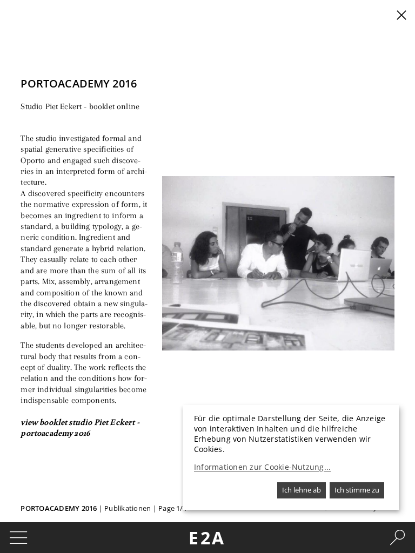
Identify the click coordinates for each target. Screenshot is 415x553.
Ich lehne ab (301, 490)
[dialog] (291, 457)
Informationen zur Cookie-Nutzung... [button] (262, 467)
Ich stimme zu (356, 490)
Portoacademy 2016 (59, 508)
